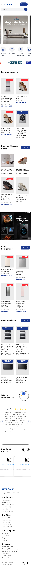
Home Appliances (7, 511)
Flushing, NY (6, 518)
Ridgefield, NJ (6, 520)
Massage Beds (6, 502)
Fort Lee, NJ (6, 522)
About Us (5, 533)
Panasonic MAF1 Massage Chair (6, 129)
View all (25, 147)
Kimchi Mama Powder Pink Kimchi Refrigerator (20, 304)
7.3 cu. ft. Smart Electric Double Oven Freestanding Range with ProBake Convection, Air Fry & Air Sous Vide (22, 350)
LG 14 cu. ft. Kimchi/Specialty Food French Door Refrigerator (7, 98)
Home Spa (5, 509)
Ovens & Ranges (7, 507)
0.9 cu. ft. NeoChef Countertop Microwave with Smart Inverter (22, 379)
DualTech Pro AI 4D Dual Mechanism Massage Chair (6, 197)
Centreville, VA (6, 524)
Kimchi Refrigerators (8, 504)
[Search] (25, 9)
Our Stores (5, 535)
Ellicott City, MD (7, 527)
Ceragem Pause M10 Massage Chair (22, 170)
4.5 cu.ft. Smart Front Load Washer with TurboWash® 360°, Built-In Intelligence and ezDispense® (22, 133)
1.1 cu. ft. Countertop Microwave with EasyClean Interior (7, 379)
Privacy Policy (6, 555)
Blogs (4, 538)
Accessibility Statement (9, 558)
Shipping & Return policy (10, 549)
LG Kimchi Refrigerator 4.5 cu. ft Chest (22, 272)
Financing (5, 540)
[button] (2, 422)
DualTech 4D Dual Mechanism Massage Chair (22, 197)
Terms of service (7, 546)
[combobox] (14, 9)
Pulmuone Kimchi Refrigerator (7, 270)
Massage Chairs (7, 500)
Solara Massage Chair (21, 97)
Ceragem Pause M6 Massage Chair (7, 170)
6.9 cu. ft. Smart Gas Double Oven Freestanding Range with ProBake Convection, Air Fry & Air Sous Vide (7, 350)
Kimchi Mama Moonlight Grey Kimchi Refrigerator (6, 304)
